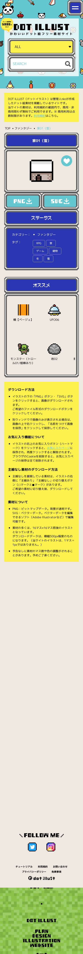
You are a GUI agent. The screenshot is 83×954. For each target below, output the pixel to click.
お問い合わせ (60, 866)
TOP (7, 128)
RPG (38, 243)
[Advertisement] (41, 609)
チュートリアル (24, 866)
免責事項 (56, 871)
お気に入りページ (58, 448)
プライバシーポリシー (34, 871)
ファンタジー (23, 128)
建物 (55, 251)
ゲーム (40, 251)
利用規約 (39, 116)
